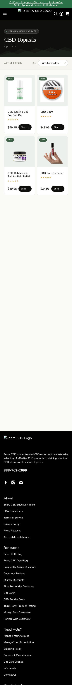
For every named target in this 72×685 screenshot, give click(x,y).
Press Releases (12, 530)
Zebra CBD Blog (13, 554)
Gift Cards (9, 593)
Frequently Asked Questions (20, 567)
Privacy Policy (11, 524)
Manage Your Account (16, 636)
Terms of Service (13, 517)
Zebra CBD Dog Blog (16, 560)
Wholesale (10, 668)
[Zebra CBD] (36, 14)
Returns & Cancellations (17, 655)
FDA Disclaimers (13, 511)
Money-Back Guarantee (17, 612)
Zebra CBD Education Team (19, 504)
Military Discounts (14, 580)
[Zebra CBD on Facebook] (6, 483)
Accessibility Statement (17, 537)
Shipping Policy (12, 649)
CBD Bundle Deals (14, 599)
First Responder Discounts (19, 586)
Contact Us (10, 674)
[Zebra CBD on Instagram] (13, 483)
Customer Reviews (14, 573)
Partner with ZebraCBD (17, 619)
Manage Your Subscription (19, 642)
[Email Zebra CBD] (21, 483)
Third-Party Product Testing (20, 606)
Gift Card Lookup (13, 662)
